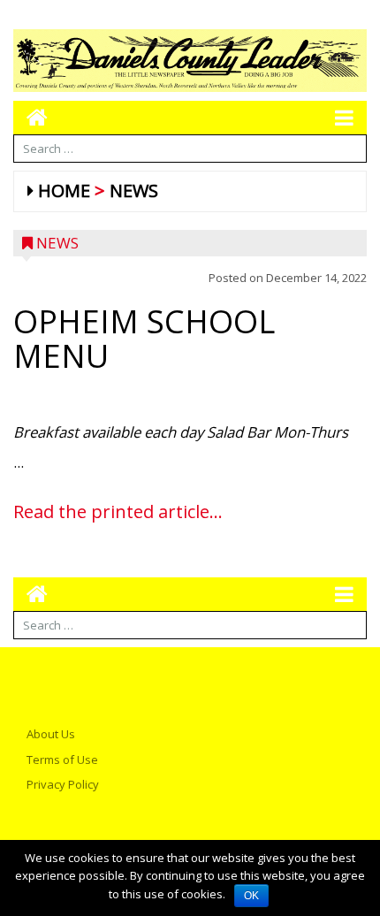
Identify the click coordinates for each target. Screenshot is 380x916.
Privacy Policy (63, 784)
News (134, 190)
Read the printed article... (118, 511)
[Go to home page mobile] (30, 117)
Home (64, 190)
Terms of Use (62, 759)
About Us (51, 734)
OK (251, 895)
